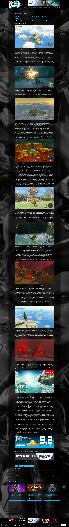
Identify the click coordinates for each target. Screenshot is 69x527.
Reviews (16, 468)
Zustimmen (63, 525)
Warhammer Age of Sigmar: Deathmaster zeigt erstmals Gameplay (51, 495)
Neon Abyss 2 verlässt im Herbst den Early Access (16, 495)
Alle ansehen (57, 481)
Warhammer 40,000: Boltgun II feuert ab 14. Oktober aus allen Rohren (34, 495)
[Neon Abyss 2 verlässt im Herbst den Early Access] (17, 488)
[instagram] (55, 7)
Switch (32, 465)
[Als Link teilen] (20, 472)
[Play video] (34, 381)
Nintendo (20, 468)
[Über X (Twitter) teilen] (17, 472)
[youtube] (59, 7)
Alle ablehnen (57, 525)
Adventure (21, 465)
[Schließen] (67, 525)
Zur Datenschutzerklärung (17, 525)
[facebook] (53, 7)
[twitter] (57, 7)
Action (16, 465)
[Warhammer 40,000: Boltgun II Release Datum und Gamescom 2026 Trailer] (34, 488)
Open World (27, 465)
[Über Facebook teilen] (15, 472)
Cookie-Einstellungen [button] (49, 525)
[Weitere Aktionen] (53, 13)
